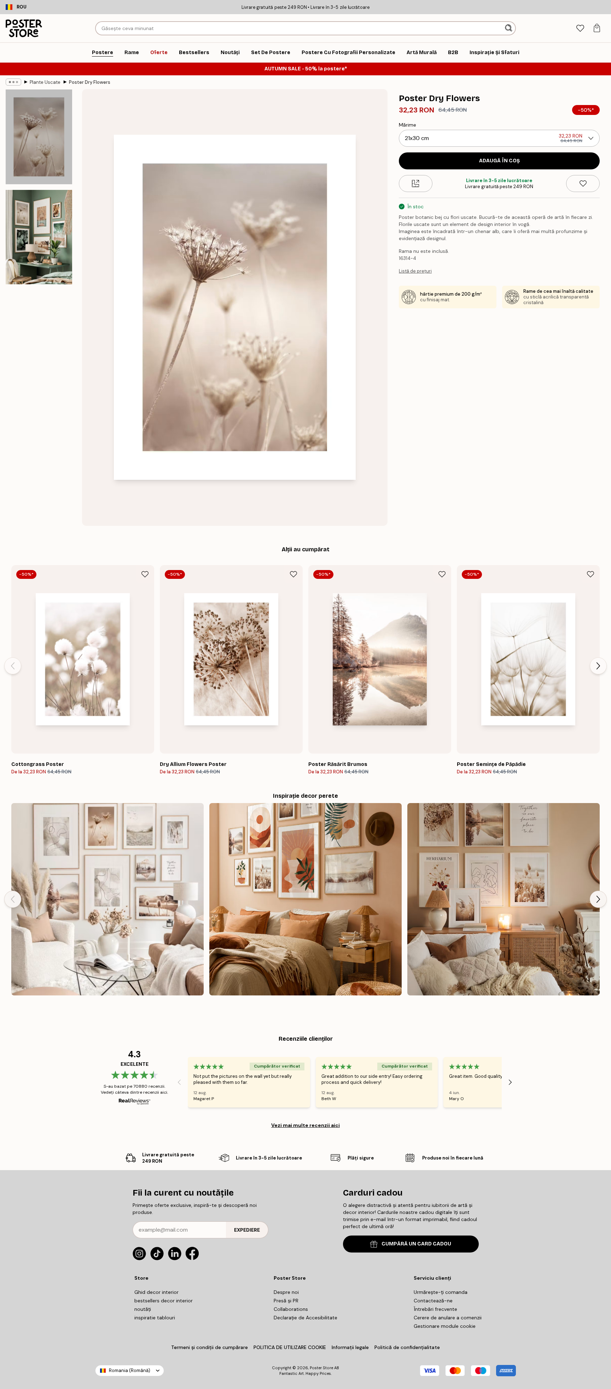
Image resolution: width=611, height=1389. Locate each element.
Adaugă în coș (499, 161)
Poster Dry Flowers (89, 82)
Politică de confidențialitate (407, 1347)
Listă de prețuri (415, 271)
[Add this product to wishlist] (583, 183)
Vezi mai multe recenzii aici (305, 1125)
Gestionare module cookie (445, 1326)
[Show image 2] (39, 237)
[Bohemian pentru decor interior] (305, 899)
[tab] (580, 28)
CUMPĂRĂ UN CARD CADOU (416, 1244)
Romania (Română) (129, 1370)
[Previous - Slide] (12, 665)
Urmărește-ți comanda (440, 1292)
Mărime (407, 125)
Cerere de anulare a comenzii (448, 1317)
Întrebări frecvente (435, 1309)
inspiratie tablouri (154, 1317)
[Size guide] (415, 183)
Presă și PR (286, 1300)
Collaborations (291, 1309)
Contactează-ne (433, 1300)
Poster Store (321, 1367)
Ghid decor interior (156, 1292)
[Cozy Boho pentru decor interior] (503, 899)
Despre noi (286, 1292)
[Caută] (509, 28)
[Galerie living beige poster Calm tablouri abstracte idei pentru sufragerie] (107, 899)
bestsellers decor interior (163, 1300)
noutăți (142, 1309)
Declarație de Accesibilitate (305, 1317)
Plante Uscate (45, 82)
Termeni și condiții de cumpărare (209, 1347)
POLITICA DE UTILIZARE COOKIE (290, 1347)
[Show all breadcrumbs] (13, 82)
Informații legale (350, 1347)
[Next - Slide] (598, 665)
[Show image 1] (39, 137)
